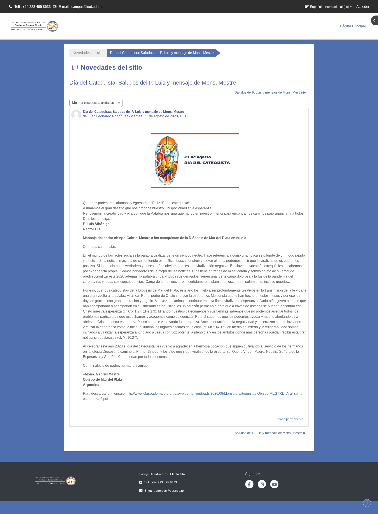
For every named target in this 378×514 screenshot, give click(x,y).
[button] (328, 6)
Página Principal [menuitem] (353, 26)
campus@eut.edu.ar (87, 7)
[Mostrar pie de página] (367, 503)
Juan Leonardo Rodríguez (108, 116)
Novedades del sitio (88, 53)
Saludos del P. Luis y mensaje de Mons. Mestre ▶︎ (270, 92)
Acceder (362, 7)
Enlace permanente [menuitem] (289, 419)
